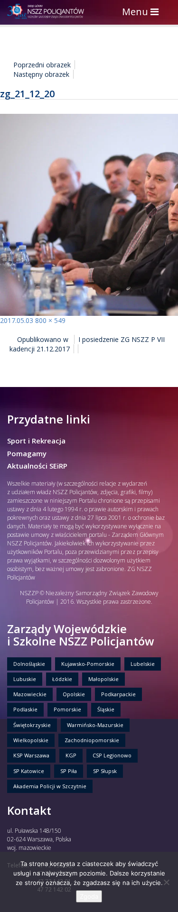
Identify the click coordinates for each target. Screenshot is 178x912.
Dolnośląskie (29, 663)
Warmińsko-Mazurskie (95, 724)
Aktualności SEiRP (37, 465)
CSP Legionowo (112, 755)
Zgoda (89, 896)
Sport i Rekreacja (36, 440)
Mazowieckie (30, 694)
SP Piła (68, 770)
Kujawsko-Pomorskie (87, 663)
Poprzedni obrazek (42, 64)
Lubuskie (24, 678)
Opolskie (74, 694)
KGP (71, 755)
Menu (143, 12)
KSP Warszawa (31, 755)
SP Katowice (28, 770)
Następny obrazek (41, 74)
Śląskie (105, 709)
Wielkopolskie (30, 740)
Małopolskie (103, 678)
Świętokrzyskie (32, 724)
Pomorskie (67, 709)
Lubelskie (143, 663)
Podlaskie (25, 709)
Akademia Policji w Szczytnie (49, 786)
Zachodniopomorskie (92, 740)
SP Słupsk (105, 770)
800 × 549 (50, 320)
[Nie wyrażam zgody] (166, 882)
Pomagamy (27, 453)
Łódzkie (62, 678)
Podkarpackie (118, 694)
